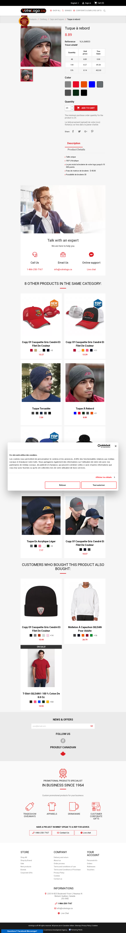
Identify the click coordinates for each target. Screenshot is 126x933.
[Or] (47, 701)
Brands (23, 870)
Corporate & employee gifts (89, 11)
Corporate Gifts (26, 873)
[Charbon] (45, 413)
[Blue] (92, 85)
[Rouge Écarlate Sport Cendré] (76, 85)
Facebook (63, 740)
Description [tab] (73, 143)
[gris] (68, 93)
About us (57, 860)
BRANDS (68, 11)
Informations (63, 888)
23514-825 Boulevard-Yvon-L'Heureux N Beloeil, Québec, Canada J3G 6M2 (64, 896)
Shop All (56, 11)
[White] (40, 350)
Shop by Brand (26, 860)
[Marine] (48, 350)
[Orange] (83, 350)
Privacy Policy (59, 873)
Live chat (87, 833)
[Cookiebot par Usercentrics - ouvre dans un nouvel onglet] (99, 446)
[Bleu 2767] (41, 413)
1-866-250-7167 (41, 833)
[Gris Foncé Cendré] (37, 413)
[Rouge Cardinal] (87, 635)
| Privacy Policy (86, 925)
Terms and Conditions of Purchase (67, 870)
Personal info (92, 860)
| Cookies (94, 925)
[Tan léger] (35, 350)
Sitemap (78, 925)
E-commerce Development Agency (55, 930)
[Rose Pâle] (47, 635)
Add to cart (86, 107)
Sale (22, 863)
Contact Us (64, 833)
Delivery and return (61, 857)
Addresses (91, 867)
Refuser (62, 485)
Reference (70, 41)
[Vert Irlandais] (91, 635)
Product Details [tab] (76, 149)
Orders (89, 863)
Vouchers (90, 870)
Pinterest (92, 131)
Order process (59, 863)
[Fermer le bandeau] (116, 446)
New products (26, 867)
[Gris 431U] (100, 85)
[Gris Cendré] (43, 635)
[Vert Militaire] (76, 93)
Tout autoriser (99, 485)
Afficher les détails (104, 477)
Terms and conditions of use (65, 867)
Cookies (57, 876)
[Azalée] (40, 546)
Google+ (85, 131)
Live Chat (65, 913)
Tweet (79, 131)
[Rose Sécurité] (87, 350)
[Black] (84, 93)
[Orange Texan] (39, 635)
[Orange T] (83, 635)
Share (73, 131)
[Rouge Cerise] (31, 350)
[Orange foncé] (84, 85)
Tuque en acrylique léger (41, 541)
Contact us (58, 879)
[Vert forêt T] (48, 546)
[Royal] (39, 701)
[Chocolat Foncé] (31, 701)
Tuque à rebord (85, 408)
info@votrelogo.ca (65, 908)
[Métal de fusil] (33, 413)
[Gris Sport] (68, 85)
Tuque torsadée (41, 408)
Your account (93, 854)
